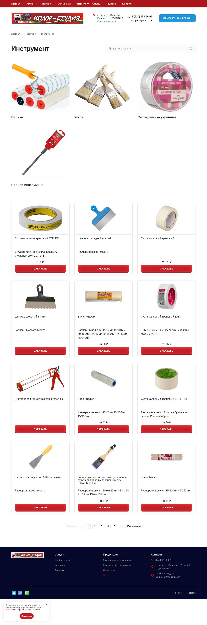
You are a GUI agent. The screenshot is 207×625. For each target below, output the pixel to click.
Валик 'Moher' (149, 477)
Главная (15, 3)
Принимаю (27, 616)
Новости (81, 3)
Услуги (30, 3)
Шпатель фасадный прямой (94, 238)
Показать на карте (107, 21)
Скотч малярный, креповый (157, 238)
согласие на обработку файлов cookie (22, 610)
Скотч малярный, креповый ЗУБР (161, 316)
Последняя (134, 526)
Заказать (40, 268)
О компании (64, 3)
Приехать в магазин (177, 18)
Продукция (45, 3)
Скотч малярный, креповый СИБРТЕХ (164, 399)
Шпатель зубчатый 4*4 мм (30, 316)
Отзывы (96, 3)
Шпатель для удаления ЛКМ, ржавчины (38, 477)
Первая (71, 526)
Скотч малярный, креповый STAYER (37, 238)
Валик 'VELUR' (87, 316)
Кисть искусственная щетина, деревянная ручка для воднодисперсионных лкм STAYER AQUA (103, 480)
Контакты (127, 3)
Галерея (111, 3)
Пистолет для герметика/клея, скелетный (39, 399)
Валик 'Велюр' (86, 399)
